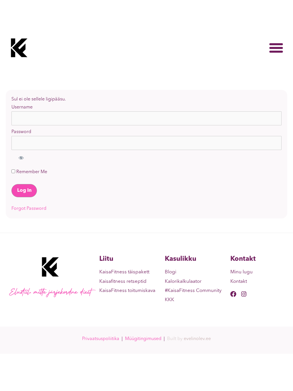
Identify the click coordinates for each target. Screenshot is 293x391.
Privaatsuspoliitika (100, 339)
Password (21, 132)
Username (22, 107)
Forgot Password (28, 208)
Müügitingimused (143, 339)
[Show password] (21, 157)
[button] (276, 48)
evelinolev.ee (197, 339)
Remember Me (31, 172)
